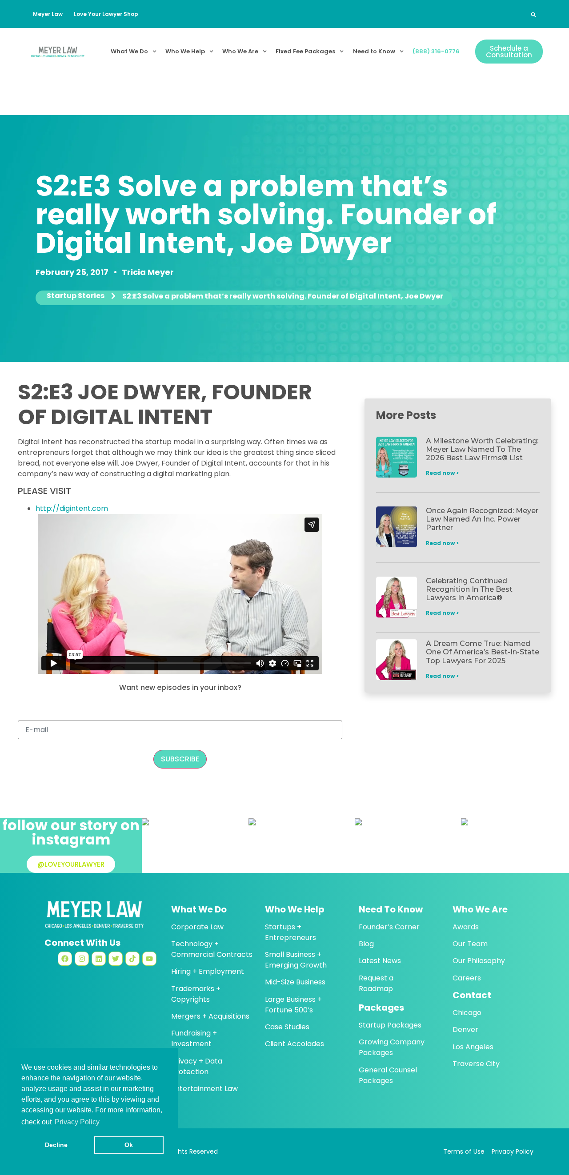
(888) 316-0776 (436, 51)
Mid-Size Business (295, 982)
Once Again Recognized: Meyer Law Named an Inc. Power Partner (482, 519)
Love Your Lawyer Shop (106, 14)
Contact (472, 995)
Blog (366, 944)
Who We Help (185, 51)
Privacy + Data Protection (196, 1066)
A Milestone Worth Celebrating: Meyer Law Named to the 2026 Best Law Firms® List (482, 449)
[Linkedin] (99, 959)
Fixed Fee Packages (305, 51)
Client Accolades (294, 1044)
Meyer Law (48, 14)
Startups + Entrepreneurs (290, 932)
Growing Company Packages (392, 1047)
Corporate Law (197, 927)
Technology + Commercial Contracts (211, 949)
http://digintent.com (72, 508)
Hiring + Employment (207, 971)
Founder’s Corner (389, 927)
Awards (466, 927)
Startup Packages (390, 1025)
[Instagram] (82, 959)
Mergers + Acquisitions (210, 1016)
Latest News (380, 961)
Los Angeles (473, 1047)
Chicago (467, 1013)
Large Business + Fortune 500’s (293, 1004)
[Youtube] (149, 959)
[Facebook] (65, 959)
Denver (465, 1029)
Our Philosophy (479, 961)
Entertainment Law (204, 1088)
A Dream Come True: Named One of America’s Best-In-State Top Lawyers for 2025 (482, 652)
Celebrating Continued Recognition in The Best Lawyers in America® (469, 589)
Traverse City (476, 1064)
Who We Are (240, 51)
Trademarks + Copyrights (195, 994)
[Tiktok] (132, 959)
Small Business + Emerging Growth (296, 959)
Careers (467, 978)
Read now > (442, 473)
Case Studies (287, 1027)
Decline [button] (56, 1144)
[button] (533, 14)
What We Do (129, 51)
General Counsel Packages (388, 1075)
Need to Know (374, 51)
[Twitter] (115, 959)
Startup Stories (75, 295)
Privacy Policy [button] (77, 1122)
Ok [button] (128, 1144)
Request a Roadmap (376, 983)
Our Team (470, 944)
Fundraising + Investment (194, 1038)
